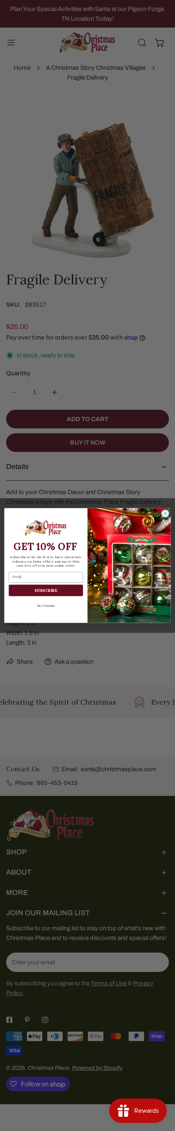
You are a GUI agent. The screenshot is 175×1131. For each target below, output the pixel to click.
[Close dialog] (165, 513)
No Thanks (46, 606)
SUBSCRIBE (46, 590)
